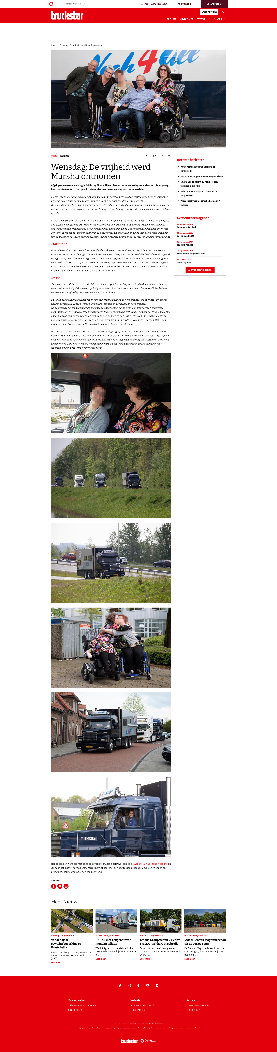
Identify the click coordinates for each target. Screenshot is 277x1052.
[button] (214, 4)
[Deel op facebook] (53, 886)
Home (54, 45)
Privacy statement (151, 1028)
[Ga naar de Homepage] (67, 15)
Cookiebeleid (181, 1028)
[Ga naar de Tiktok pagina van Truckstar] (120, 985)
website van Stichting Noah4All (150, 863)
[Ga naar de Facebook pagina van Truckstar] (138, 985)
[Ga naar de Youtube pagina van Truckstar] (148, 985)
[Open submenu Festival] (209, 19)
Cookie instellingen (167, 1028)
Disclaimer (139, 1028)
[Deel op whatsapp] (66, 886)
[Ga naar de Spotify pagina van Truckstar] (157, 985)
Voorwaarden (192, 1028)
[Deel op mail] (59, 886)
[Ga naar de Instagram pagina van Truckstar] (129, 985)
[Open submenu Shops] (224, 19)
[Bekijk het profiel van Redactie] (60, 156)
